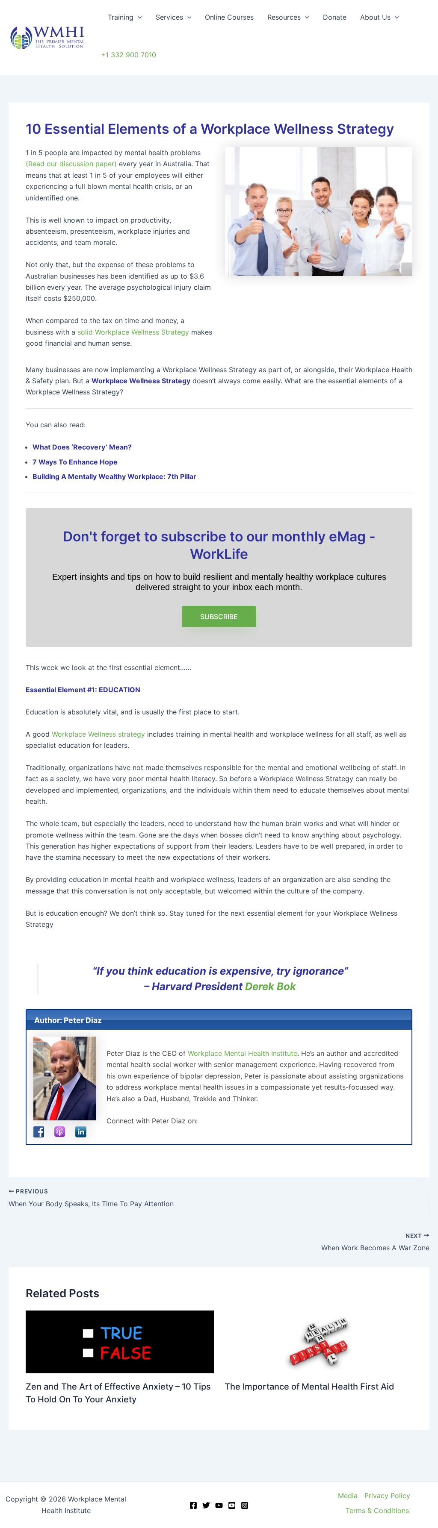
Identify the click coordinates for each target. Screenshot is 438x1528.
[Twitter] (206, 1505)
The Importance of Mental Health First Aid (309, 1386)
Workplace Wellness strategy (98, 734)
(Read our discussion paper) (71, 163)
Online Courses (229, 17)
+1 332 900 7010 (128, 54)
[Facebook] (193, 1505)
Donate (334, 17)
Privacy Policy (387, 1495)
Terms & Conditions (377, 1510)
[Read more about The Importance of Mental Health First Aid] (319, 1341)
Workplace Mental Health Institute (242, 1053)
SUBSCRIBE (219, 616)
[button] (137, 17)
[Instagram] (245, 1505)
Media (348, 1495)
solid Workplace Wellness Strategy (133, 332)
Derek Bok (270, 986)
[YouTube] (219, 1505)
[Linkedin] (232, 1505)
